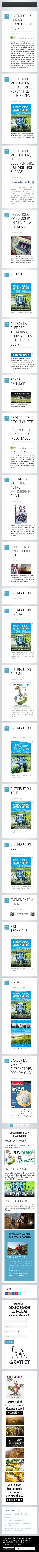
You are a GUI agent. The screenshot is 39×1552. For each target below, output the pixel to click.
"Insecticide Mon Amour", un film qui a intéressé (20, 220)
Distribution (20, 593)
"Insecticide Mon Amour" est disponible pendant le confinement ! (22, 87)
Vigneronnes (8, 1517)
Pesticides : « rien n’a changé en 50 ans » (21, 22)
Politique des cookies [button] (16, 1542)
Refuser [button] (8, 1549)
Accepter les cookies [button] (25, 1549)
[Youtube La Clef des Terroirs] (16, 1293)
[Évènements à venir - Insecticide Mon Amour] (22, 914)
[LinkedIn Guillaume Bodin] (13, 1293)
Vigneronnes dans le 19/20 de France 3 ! (15, 1514)
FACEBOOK (12, 1276)
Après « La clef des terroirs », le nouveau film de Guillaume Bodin (21, 334)
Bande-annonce (17, 382)
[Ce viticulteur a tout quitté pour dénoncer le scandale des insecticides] (22, 448)
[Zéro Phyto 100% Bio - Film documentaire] (19, 1157)
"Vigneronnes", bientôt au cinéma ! (14, 1520)
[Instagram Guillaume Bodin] (9, 1293)
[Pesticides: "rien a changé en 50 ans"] (22, 38)
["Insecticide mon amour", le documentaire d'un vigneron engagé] (22, 182)
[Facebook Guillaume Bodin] (6, 1293)
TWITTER (20, 1276)
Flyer (14, 982)
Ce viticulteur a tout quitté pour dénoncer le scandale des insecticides (22, 428)
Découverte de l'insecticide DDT (22, 551)
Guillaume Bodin (16, 1257)
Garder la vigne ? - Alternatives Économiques (21, 1066)
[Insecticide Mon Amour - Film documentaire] (19, 1189)
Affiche (16, 274)
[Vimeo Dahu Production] (20, 1293)
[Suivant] (24, 1125)
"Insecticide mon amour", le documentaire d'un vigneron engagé (22, 161)
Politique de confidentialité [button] (12, 1544)
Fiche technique (19, 928)
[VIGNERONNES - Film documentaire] (14, 1437)
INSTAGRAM (22, 1274)
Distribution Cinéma (20, 612)
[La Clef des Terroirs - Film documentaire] (19, 1221)
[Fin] (27, 1125)
